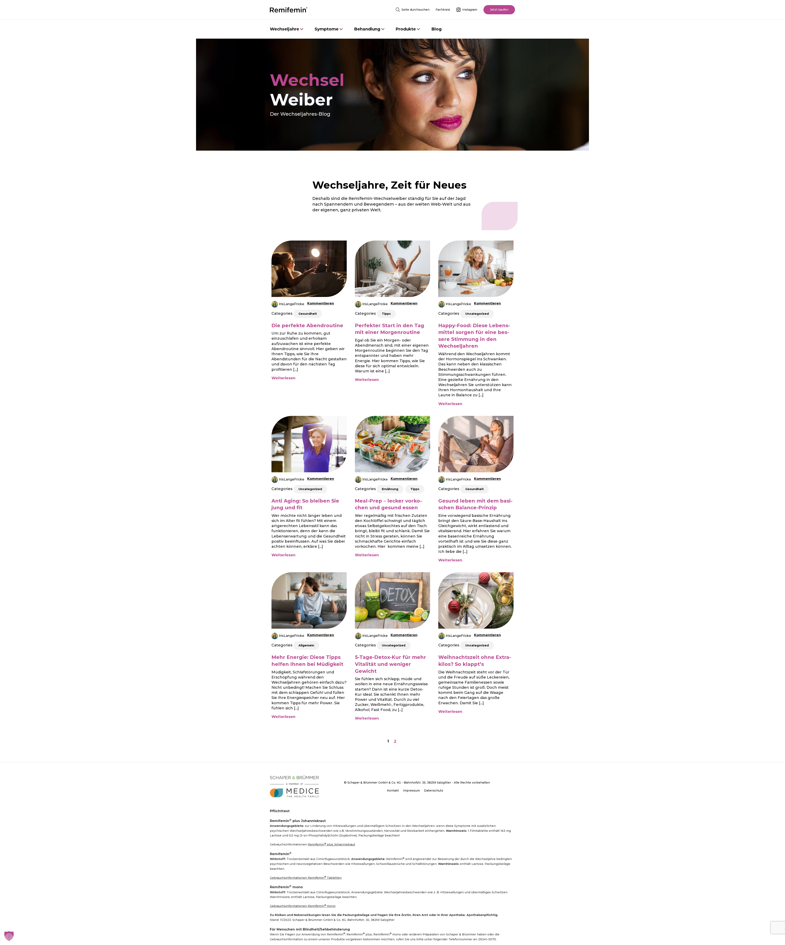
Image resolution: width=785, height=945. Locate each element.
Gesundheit (307, 314)
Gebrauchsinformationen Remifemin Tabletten (306, 877)
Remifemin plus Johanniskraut (331, 844)
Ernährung (390, 489)
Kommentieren (320, 303)
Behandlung (367, 29)
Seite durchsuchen (415, 9)
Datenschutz (433, 790)
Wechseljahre (284, 29)
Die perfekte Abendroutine (307, 325)
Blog (436, 29)
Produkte (406, 29)
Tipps (386, 314)
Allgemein (306, 645)
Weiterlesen (283, 378)
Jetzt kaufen (499, 9)
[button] (9, 936)
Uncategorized (477, 314)
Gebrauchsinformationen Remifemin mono (302, 906)
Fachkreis (443, 9)
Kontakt (393, 790)
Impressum (411, 790)
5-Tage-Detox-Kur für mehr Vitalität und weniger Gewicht (390, 664)
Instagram (469, 9)
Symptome (327, 29)
